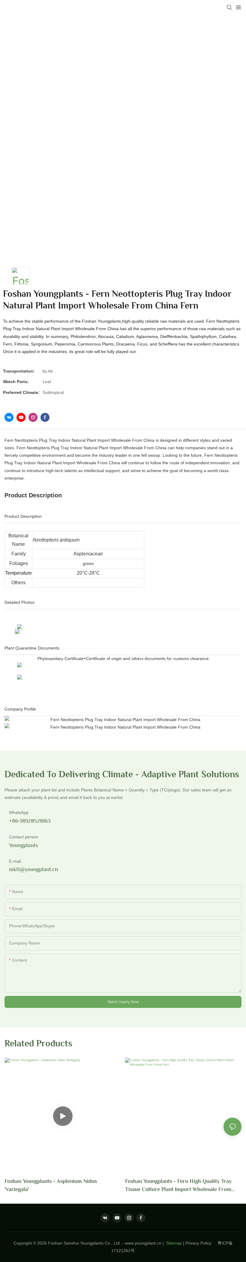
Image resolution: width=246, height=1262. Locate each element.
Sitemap (173, 1243)
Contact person (23, 836)
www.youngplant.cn (143, 1243)
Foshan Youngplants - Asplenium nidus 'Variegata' (50, 1185)
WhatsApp (18, 812)
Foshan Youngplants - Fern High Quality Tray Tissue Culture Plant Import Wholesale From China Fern (178, 1185)
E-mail (15, 861)
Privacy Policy (201, 1243)
